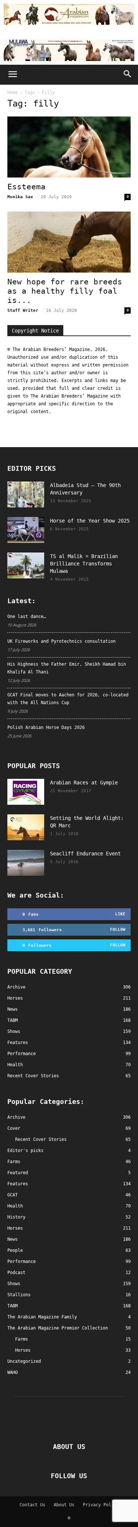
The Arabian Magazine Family (42, 1317)
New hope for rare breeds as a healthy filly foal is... (64, 291)
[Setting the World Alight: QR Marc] (25, 827)
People (15, 1250)
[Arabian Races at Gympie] (25, 792)
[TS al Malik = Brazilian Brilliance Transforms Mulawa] (25, 565)
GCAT (12, 1194)
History (16, 1217)
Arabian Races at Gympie (84, 783)
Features (17, 1183)
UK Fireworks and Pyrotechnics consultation (61, 641)
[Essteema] (69, 147)
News (12, 1239)
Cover (13, 1128)
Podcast (16, 1272)
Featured (17, 1172)
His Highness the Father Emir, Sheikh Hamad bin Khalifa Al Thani (66, 668)
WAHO (12, 1372)
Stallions (19, 1294)
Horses (15, 1228)
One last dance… (26, 616)
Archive (16, 1117)
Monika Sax (20, 197)
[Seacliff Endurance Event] (25, 863)
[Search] (127, 75)
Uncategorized (24, 1361)
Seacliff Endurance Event (85, 854)
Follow (117, 929)
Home (12, 92)
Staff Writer (22, 310)
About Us (64, 1504)
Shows (13, 1283)
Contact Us (32, 1504)
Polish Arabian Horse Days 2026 (46, 727)
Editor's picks (25, 1150)
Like (120, 914)
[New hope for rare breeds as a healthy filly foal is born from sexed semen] (69, 242)
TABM (12, 1305)
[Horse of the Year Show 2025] (25, 530)
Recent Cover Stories (41, 1139)
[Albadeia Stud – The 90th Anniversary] (25, 494)
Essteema (26, 186)
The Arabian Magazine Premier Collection (57, 1328)
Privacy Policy (101, 1504)
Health (15, 1206)
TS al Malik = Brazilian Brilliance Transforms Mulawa (84, 563)
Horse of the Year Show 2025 (90, 521)
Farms (13, 1161)
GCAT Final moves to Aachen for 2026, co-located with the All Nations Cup (67, 698)
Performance (21, 1261)
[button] (12, 75)
